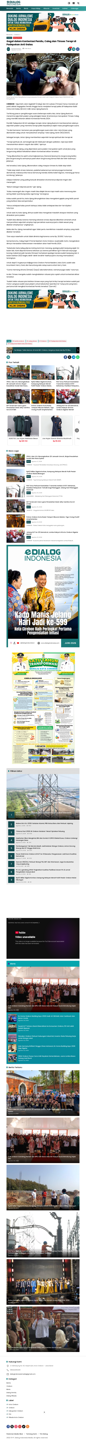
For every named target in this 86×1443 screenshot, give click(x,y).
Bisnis (8, 1389)
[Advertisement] (43, 323)
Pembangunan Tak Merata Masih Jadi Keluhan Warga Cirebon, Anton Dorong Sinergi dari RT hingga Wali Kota (45, 847)
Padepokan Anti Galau (58, 341)
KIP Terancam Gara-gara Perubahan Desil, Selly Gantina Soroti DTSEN (18, 408)
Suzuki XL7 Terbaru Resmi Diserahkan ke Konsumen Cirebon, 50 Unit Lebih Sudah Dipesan (46, 1027)
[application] (43, 938)
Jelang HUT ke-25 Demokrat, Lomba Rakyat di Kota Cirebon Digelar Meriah (67, 408)
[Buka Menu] (73, 3)
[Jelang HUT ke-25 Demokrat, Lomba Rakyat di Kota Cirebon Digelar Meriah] (67, 396)
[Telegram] (73, 357)
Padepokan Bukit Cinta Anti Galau (20, 344)
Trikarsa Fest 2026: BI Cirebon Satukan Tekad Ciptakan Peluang (40, 831)
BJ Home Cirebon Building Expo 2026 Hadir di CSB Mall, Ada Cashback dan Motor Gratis (46, 1017)
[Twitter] (69, 357)
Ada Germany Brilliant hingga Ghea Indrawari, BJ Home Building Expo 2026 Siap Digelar (46, 1047)
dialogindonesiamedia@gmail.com (23, 1374)
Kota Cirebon (13, 1404)
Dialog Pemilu (18, 38)
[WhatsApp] (77, 357)
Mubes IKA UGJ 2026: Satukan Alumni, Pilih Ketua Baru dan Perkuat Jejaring (44, 823)
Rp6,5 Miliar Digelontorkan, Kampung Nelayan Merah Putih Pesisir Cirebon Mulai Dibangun (41, 384)
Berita (9, 377)
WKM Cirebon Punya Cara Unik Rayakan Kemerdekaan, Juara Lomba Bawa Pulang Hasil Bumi (46, 1057)
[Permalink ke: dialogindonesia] (9, 49)
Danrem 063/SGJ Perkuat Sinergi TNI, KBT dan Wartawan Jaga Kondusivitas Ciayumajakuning (45, 863)
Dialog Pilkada (11, 1396)
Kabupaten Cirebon (16, 1411)
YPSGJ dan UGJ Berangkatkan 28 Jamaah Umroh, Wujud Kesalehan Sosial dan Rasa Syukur (18, 384)
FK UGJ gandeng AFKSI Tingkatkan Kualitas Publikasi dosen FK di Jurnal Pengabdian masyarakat (43, 871)
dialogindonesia (16, 48)
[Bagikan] (77, 49)
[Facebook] (65, 357)
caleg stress (32, 341)
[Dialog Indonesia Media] (14, 3)
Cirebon (9, 38)
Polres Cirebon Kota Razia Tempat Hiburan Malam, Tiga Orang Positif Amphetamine (42, 408)
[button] (69, 3)
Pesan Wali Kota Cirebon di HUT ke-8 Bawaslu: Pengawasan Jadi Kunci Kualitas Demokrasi (46, 855)
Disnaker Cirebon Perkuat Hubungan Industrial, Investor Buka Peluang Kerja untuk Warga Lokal (47, 1037)
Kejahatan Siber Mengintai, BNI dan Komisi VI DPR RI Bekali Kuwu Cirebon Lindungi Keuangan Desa (46, 839)
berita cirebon (19, 341)
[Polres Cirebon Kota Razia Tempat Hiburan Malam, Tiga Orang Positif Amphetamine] (43, 396)
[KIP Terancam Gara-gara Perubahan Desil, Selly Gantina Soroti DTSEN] (18, 396)
